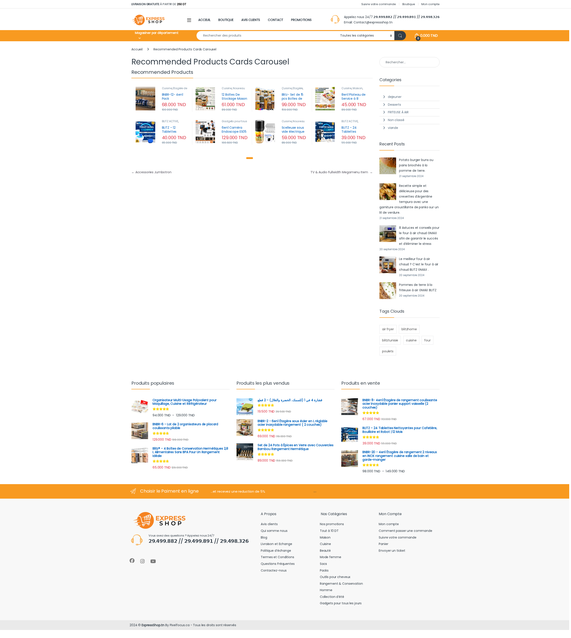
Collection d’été (332, 597)
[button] (249, 158)
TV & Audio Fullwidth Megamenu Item (341, 172)
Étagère (298, 88)
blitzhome (409, 329)
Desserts (394, 104)
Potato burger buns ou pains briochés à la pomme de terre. (416, 165)
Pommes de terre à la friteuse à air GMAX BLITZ (418, 287)
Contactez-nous (273, 570)
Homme (326, 590)
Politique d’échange (276, 550)
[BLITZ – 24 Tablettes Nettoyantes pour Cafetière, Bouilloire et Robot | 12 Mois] (326, 131)
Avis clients (269, 524)
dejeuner (394, 97)
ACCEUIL (204, 20)
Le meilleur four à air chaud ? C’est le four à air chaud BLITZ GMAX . (418, 264)
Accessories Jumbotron (151, 172)
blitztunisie (390, 340)
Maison (357, 88)
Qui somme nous (274, 531)
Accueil (137, 49)
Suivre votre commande (378, 4)
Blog (264, 537)
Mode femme (330, 557)
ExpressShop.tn (153, 625)
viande (393, 128)
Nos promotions (332, 524)
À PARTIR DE (158, 4)
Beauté (325, 550)
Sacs (323, 564)
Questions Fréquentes (277, 564)
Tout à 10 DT (329, 531)
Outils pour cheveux (335, 577)
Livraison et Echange (276, 544)
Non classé (396, 120)
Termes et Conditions (277, 557)
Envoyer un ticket (392, 550)
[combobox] (267, 35)
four (427, 340)
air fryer (388, 329)
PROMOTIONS (301, 20)
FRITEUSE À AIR (398, 112)
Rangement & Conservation (341, 583)
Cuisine (167, 88)
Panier (383, 544)
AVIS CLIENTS (250, 20)
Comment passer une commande (405, 531)
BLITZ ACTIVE (170, 121)
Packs (324, 570)
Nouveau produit (293, 122)
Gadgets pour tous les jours (341, 603)
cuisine (411, 340)
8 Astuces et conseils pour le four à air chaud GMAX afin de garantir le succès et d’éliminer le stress (419, 235)
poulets (387, 351)
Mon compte (430, 4)
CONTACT (275, 20)
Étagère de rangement (174, 89)
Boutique (408, 4)
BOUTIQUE (226, 20)
